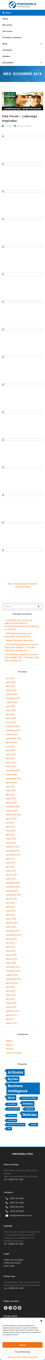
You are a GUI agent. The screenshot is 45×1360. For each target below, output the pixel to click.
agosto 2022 (11, 818)
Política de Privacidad (29, 1357)
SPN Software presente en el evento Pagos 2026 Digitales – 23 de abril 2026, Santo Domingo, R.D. (21, 647)
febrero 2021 (11, 875)
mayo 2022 (11, 830)
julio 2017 (10, 1019)
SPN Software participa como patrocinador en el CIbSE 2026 (18, 635)
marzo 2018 (11, 1003)
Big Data (13, 1079)
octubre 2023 (12, 774)
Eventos (28, 1103)
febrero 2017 (11, 1023)
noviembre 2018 (13, 971)
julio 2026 (10, 678)
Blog (4, 44)
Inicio (5, 19)
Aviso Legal (9, 1266)
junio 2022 (10, 826)
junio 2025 (10, 706)
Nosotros (7, 25)
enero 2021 (11, 879)
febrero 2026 (11, 694)
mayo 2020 (11, 911)
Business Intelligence (18, 1088)
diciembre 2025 (13, 698)
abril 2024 (10, 758)
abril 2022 (10, 834)
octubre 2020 (12, 891)
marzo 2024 (11, 762)
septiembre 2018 (13, 979)
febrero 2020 (11, 923)
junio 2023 (10, 786)
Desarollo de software (29, 1098)
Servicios (7, 31)
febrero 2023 (11, 802)
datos (11, 1097)
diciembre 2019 (13, 931)
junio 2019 (10, 947)
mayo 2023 (11, 790)
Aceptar (22, 1345)
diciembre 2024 (13, 726)
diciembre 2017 (13, 1011)
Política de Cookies (14, 1357)
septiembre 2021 (13, 855)
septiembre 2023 (13, 778)
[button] (41, 1321)
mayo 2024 (11, 754)
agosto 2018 (11, 983)
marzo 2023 (11, 798)
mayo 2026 (11, 682)
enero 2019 (11, 963)
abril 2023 (10, 794)
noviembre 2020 (13, 887)
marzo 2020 (11, 919)
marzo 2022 (11, 839)
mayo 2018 (11, 995)
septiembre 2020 (13, 895)
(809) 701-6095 (17, 1202)
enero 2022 (11, 843)
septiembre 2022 (13, 814)
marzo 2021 (11, 871)
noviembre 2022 (13, 806)
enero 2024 (11, 766)
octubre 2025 (12, 702)
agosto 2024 (11, 742)
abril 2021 (10, 867)
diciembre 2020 (13, 883)
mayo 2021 (11, 863)
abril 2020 (10, 915)
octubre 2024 (12, 734)
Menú (8, 12)
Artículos (10, 1045)
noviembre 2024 (13, 730)
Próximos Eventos (12, 37)
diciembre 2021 (13, 847)
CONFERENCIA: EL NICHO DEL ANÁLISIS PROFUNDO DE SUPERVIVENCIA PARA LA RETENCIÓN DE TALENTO (21, 625)
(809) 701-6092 (17, 1198)
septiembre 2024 (13, 738)
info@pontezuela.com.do (21, 1215)
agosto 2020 (11, 899)
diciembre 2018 (13, 967)
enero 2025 (11, 722)
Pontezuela (12, 1120)
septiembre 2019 (13, 935)
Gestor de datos (13, 1109)
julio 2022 (10, 822)
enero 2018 (11, 1007)
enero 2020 (11, 927)
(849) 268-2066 (17, 1211)
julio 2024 (10, 746)
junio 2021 (10, 859)
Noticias (9, 1049)
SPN (9, 1128)
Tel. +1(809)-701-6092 (14, 1179)
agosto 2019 (11, 939)
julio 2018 (10, 987)
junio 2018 (10, 991)
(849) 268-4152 (17, 1207)
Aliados (6, 56)
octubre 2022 (12, 810)
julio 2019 (10, 943)
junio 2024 (10, 750)
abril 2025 (10, 714)
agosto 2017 (11, 1015)
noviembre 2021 (13, 851)
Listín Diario (12, 1115)
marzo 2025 (11, 718)
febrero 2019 (11, 959)
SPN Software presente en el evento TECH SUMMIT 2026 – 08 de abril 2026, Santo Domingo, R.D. (21, 657)
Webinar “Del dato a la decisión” (20, 640)
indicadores (30, 1109)
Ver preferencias (22, 1352)
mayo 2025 (11, 710)
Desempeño (12, 1104)
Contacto (7, 50)
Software (34, 1124)
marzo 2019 (11, 955)
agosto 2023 (11, 782)
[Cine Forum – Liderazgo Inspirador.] (22, 101)
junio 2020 (10, 907)
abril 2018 (10, 999)
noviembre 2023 (13, 770)
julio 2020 (10, 903)
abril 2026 (10, 686)
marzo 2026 (11, 690)
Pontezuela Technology (16, 1124)
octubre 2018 (12, 975)
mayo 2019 (11, 951)
